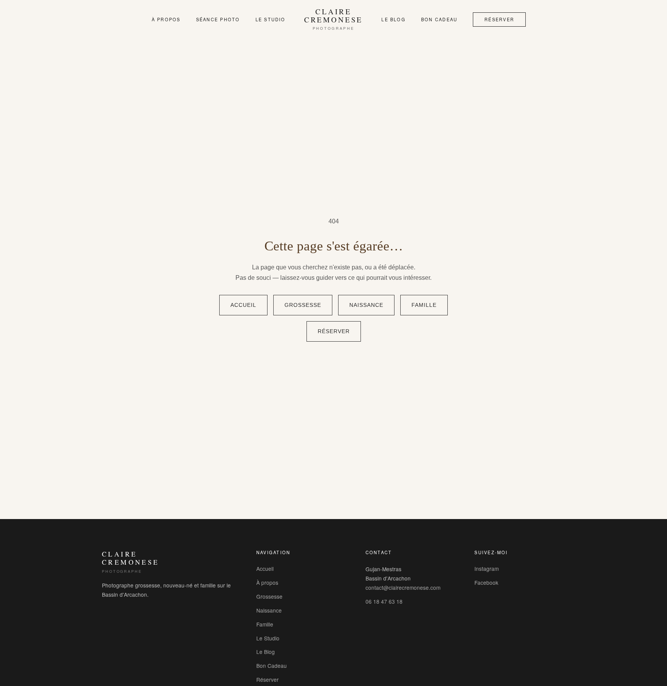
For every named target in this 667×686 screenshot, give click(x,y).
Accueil (243, 305)
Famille (424, 305)
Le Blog (393, 19)
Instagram (486, 568)
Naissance (366, 305)
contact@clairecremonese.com (403, 587)
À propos (166, 19)
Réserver (499, 19)
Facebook (486, 582)
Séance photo (218, 19)
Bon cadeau (439, 19)
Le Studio (271, 19)
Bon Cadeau (271, 665)
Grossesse (302, 305)
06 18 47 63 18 (384, 601)
